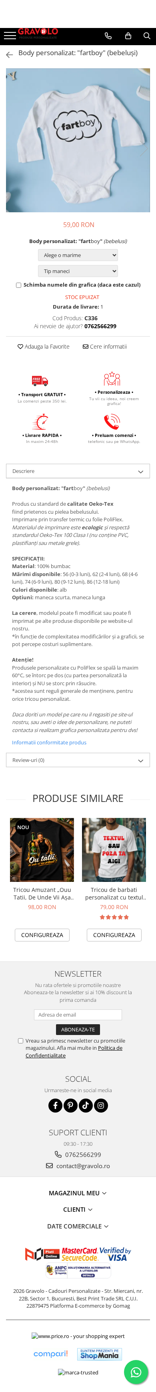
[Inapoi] (6, 55)
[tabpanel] (78, 140)
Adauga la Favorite (46, 346)
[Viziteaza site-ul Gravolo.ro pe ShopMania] (99, 1354)
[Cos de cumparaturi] (128, 36)
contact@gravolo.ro (82, 1166)
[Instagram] (101, 1106)
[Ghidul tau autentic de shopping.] (50, 1354)
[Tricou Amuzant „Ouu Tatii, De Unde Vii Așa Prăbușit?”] (42, 850)
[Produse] (11, 38)
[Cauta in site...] (147, 36)
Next (143, 148)
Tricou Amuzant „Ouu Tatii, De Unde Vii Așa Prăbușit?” (42, 893)
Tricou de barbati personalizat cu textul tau (114, 893)
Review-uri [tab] (28, 760)
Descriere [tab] (23, 471)
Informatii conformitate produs (49, 742)
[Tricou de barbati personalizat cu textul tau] (114, 850)
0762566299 (82, 1155)
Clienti (75, 1209)
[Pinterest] (71, 1106)
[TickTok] (86, 1106)
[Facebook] (55, 1106)
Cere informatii (107, 346)
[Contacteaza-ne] (108, 36)
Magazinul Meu (75, 1193)
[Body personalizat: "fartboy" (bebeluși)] (78, 140)
